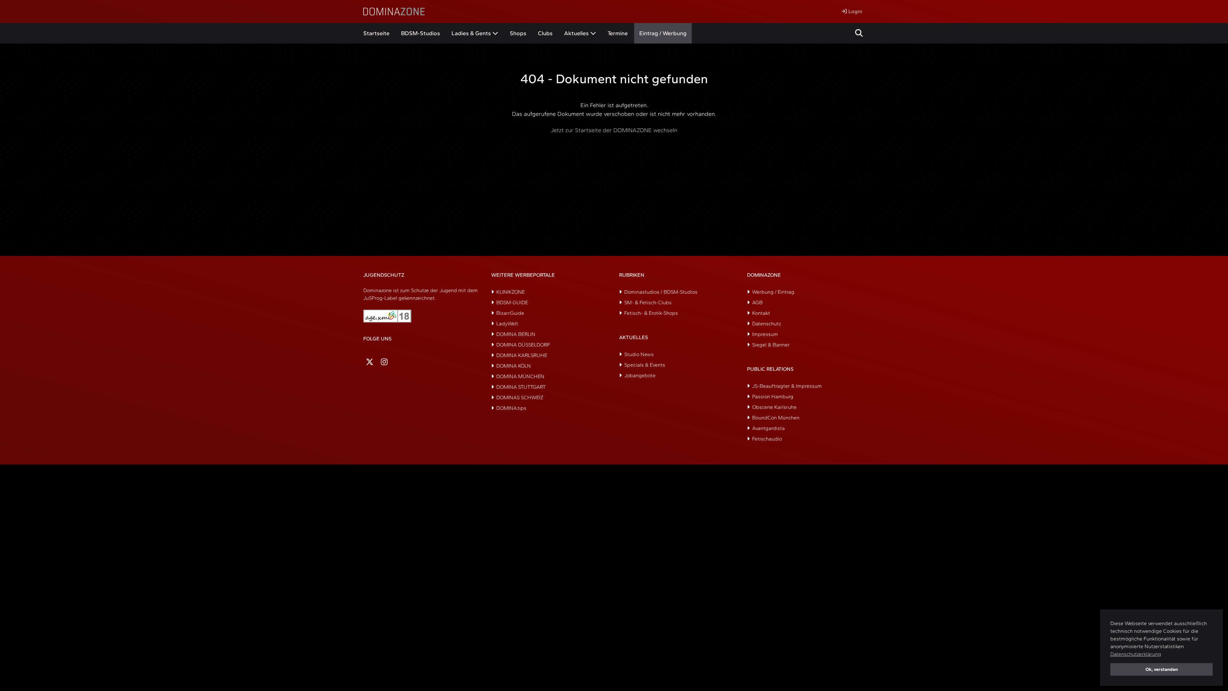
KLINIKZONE (510, 292)
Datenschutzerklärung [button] (1135, 654)
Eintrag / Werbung (663, 33)
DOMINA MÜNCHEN (520, 376)
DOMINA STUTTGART (521, 387)
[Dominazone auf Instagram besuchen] (384, 362)
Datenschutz (766, 324)
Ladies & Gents (471, 33)
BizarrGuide (510, 313)
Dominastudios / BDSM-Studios (660, 292)
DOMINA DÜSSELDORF (523, 345)
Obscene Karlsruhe (774, 407)
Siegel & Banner (771, 345)
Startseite (376, 33)
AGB (757, 302)
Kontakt (761, 313)
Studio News (639, 354)
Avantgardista (768, 428)
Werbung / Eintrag (773, 292)
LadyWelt (507, 324)
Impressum (765, 334)
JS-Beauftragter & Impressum (787, 386)
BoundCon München (775, 418)
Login (854, 11)
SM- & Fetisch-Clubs (648, 302)
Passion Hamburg (772, 396)
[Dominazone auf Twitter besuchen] (369, 362)
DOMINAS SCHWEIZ (519, 397)
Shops (518, 33)
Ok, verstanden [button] (1161, 669)
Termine (618, 33)
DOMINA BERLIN (515, 334)
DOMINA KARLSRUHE (521, 355)
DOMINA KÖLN (513, 366)
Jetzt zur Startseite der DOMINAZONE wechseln (614, 130)
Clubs (545, 33)
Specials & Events (644, 365)
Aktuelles (576, 33)
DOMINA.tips (511, 408)
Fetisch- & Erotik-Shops (651, 313)
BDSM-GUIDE (512, 302)
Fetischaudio (767, 439)
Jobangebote (640, 375)
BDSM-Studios (420, 33)
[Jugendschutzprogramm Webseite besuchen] (387, 316)
